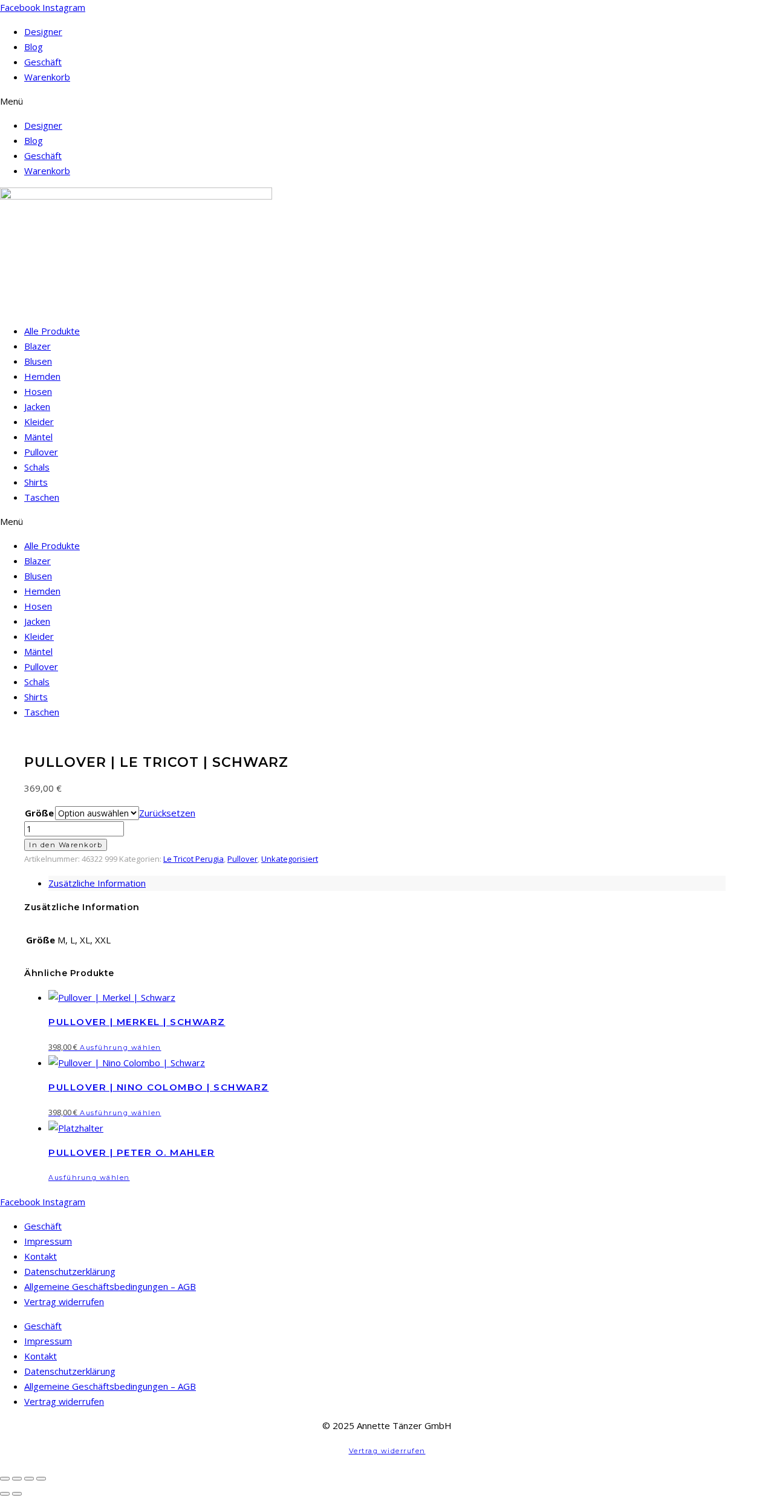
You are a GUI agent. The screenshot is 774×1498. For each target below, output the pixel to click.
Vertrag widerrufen (64, 1301)
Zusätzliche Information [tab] (97, 883)
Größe (39, 813)
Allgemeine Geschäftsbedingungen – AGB (110, 1286)
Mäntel (38, 437)
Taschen (41, 497)
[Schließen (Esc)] (41, 1478)
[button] (387, 101)
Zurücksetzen (167, 813)
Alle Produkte (52, 331)
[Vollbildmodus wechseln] (17, 1478)
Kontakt (40, 1256)
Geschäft (43, 62)
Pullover (41, 452)
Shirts (36, 482)
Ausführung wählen (120, 1047)
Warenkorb (47, 77)
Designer (43, 31)
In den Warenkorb (65, 845)
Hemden (42, 376)
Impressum (48, 1241)
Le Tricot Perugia (193, 858)
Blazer (37, 346)
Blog (33, 47)
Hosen (38, 391)
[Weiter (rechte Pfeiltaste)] (17, 1494)
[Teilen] (29, 1478)
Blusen (38, 361)
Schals (37, 467)
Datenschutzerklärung (69, 1271)
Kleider (39, 421)
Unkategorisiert (289, 858)
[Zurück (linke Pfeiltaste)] (5, 1494)
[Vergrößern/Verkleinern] (5, 1478)
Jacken (37, 406)
